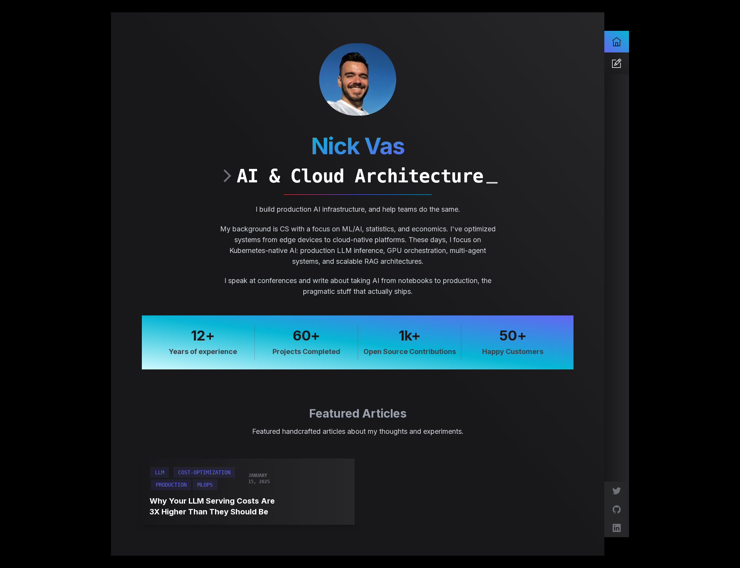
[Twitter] (616, 491)
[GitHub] (616, 509)
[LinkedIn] (616, 528)
